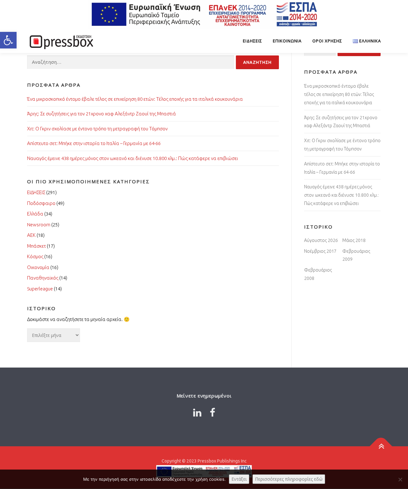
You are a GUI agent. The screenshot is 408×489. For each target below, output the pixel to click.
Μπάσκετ (36, 246)
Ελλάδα (35, 213)
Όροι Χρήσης (327, 41)
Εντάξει (239, 479)
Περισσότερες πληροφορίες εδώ (289, 479)
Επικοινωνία (287, 41)
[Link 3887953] (197, 412)
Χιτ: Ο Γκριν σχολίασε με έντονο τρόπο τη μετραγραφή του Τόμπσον (97, 128)
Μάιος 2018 (354, 240)
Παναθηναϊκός (42, 278)
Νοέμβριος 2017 (320, 251)
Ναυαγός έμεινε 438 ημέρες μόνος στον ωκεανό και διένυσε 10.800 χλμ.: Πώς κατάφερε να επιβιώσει (132, 158)
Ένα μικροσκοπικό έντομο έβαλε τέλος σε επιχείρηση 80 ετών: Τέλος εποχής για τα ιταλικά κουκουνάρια (135, 99)
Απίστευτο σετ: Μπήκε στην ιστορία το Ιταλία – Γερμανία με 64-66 (94, 143)
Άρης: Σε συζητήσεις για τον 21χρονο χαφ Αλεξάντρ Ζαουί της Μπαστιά (101, 113)
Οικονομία (38, 267)
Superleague (40, 288)
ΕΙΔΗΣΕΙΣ (252, 41)
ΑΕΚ (31, 235)
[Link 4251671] (60, 41)
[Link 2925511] (212, 412)
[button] (8, 40)
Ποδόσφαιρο (41, 203)
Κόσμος (35, 256)
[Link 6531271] (381, 446)
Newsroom (38, 224)
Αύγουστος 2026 (321, 240)
